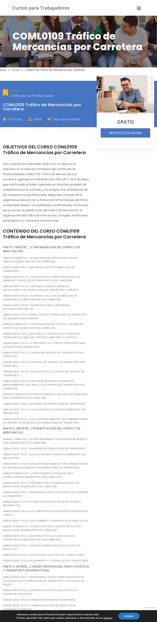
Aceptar (129, 616)
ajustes (107, 618)
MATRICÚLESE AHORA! (125, 133)
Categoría (16, 90)
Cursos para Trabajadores (41, 8)
